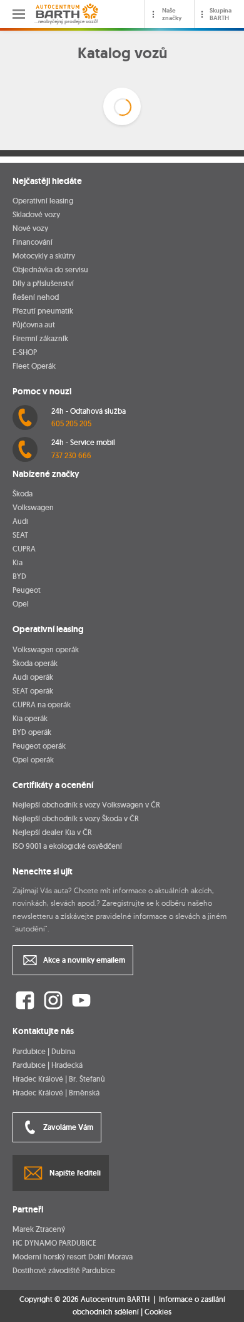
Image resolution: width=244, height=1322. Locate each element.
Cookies (158, 1312)
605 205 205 (71, 423)
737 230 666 (71, 455)
